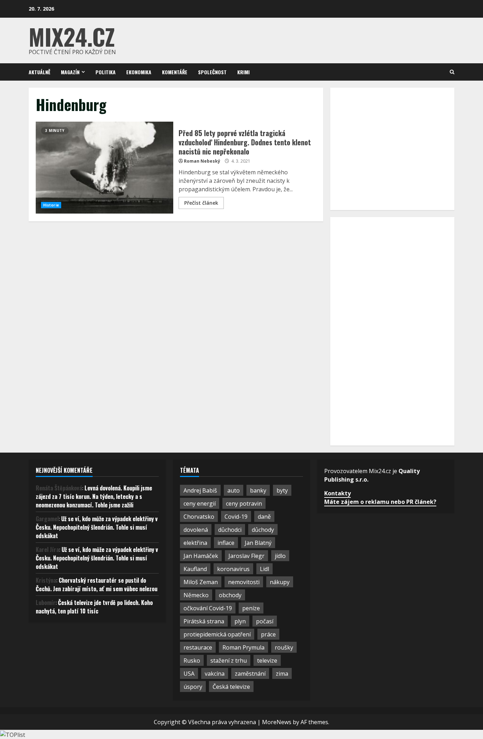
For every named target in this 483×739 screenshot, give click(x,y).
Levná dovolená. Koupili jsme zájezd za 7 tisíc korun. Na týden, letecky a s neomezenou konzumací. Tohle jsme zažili (94, 496)
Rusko (192, 660)
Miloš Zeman (201, 582)
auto (233, 490)
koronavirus (233, 569)
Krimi (243, 72)
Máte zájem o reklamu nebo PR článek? (380, 502)
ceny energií (200, 503)
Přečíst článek (201, 202)
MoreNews (276, 722)
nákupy (280, 582)
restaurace (198, 647)
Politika (105, 72)
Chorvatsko (199, 516)
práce (268, 634)
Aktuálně (39, 72)
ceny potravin (244, 503)
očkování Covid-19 (208, 608)
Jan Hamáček (201, 556)
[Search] (452, 72)
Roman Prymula (243, 647)
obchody (230, 595)
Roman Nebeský (202, 161)
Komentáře (174, 72)
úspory (193, 687)
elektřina (195, 543)
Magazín (70, 72)
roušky (284, 647)
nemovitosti (244, 582)
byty (282, 490)
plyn (240, 621)
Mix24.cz (72, 36)
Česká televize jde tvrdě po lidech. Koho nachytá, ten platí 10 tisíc (94, 606)
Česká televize (231, 687)
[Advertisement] (390, 148)
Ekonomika (138, 72)
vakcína (215, 673)
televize (267, 660)
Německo (196, 595)
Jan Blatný (258, 543)
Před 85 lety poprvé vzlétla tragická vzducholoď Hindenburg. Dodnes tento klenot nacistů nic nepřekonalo (104, 168)
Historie (51, 205)
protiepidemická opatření (217, 634)
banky (258, 490)
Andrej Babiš (200, 490)
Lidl (264, 569)
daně (264, 516)
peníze (251, 608)
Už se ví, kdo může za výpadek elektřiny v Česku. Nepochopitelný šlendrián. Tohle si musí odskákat (97, 527)
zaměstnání (250, 673)
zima (282, 673)
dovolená (196, 530)
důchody (263, 530)
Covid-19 (236, 516)
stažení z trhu (228, 660)
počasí (264, 621)
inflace (225, 543)
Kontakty (337, 493)
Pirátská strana (204, 621)
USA (189, 673)
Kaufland (195, 569)
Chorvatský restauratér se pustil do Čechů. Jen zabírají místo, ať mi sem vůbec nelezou (96, 584)
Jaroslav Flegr (246, 556)
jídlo (280, 556)
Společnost (212, 72)
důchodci (230, 530)
